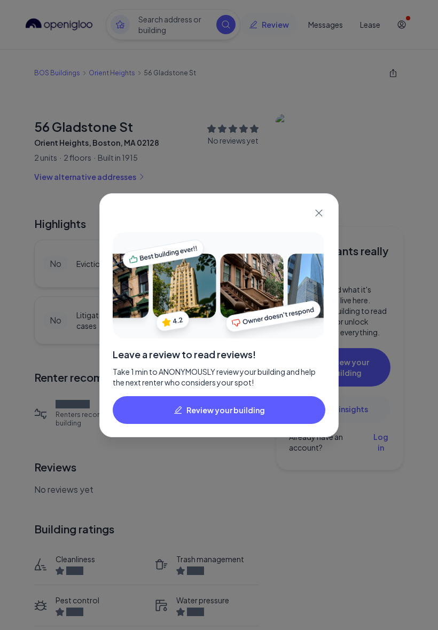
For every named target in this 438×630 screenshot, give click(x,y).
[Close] (319, 213)
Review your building (225, 410)
